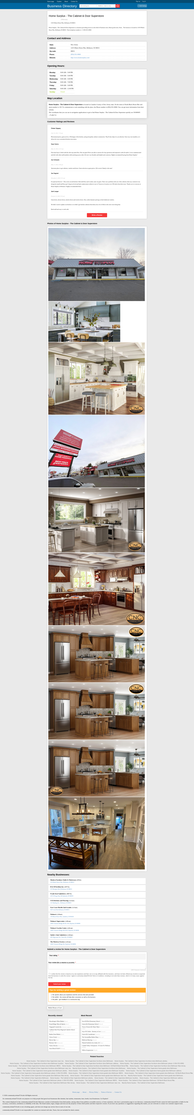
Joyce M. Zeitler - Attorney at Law (93, 1031)
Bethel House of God (55, 1008)
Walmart (56, 914)
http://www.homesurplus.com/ (80, 57)
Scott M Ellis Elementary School (93, 1021)
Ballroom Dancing (89, 1040)
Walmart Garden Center (61, 928)
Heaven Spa (54, 1040)
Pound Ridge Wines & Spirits (59, 1024)
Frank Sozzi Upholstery (61, 894)
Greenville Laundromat (91, 1034)
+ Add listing (142, 6)
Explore (59, 1)
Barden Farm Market (56, 1034)
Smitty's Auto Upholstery (61, 935)
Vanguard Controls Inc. (60, 1027)
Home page (50, 1)
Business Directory (62, 6)
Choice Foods (54, 1037)
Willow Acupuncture (89, 1050)
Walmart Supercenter (60, 921)
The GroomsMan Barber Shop (93, 1037)
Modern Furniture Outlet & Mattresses (65, 880)
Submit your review (59, 984)
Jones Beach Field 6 (57, 1048)
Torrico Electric (56, 1045)
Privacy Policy (93, 1092)
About (66, 1)
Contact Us (74, 1)
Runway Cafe (56, 1043)
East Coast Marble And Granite (63, 907)
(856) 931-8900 (76, 54)
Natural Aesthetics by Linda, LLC (92, 1043)
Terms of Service (106, 1092)
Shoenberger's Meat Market (58, 1021)
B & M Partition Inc (59, 887)
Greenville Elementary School (92, 1024)
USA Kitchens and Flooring (62, 900)
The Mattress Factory (60, 942)
